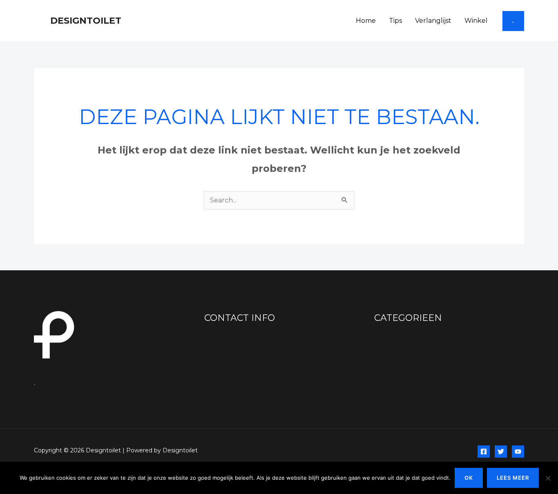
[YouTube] (518, 451)
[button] (513, 21)
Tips (395, 20)
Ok (468, 477)
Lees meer (513, 477)
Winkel (476, 20)
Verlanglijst (433, 20)
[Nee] (548, 478)
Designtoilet (85, 20)
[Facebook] (484, 451)
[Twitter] (501, 451)
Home (366, 20)
